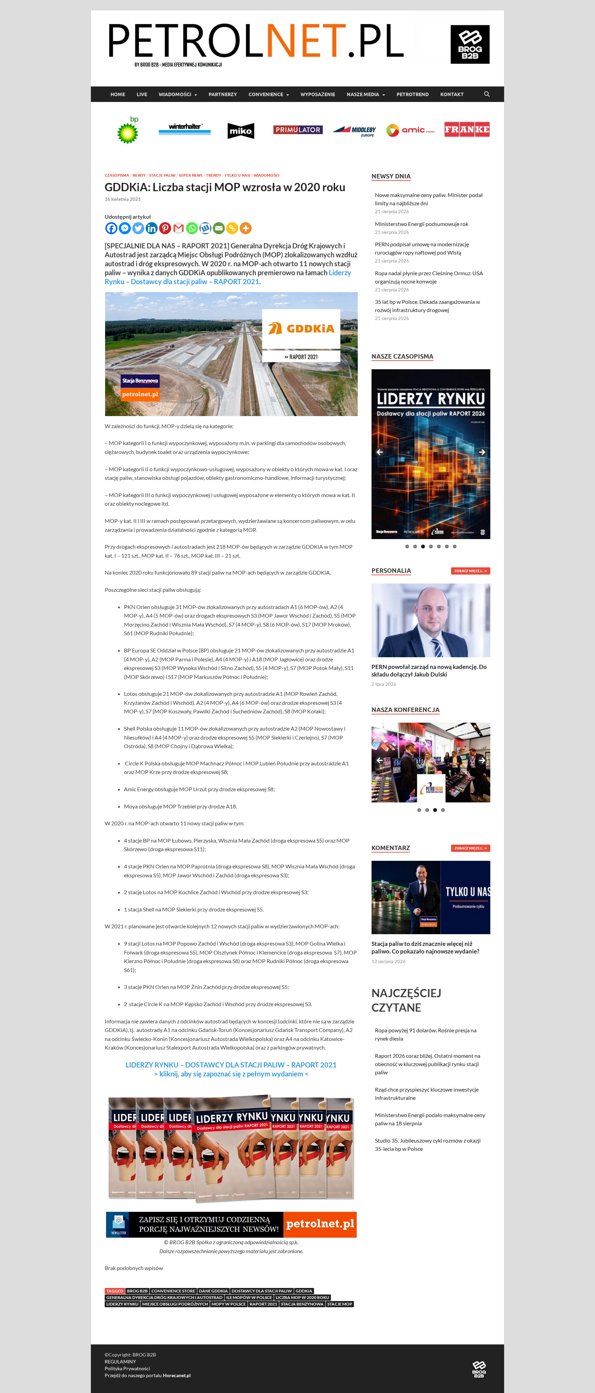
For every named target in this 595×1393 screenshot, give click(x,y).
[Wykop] (205, 228)
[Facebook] (111, 228)
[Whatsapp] (192, 228)
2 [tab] (415, 546)
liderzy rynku (122, 1304)
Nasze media (363, 94)
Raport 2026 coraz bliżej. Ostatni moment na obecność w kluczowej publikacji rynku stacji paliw (427, 1063)
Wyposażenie (318, 94)
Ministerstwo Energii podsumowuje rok (421, 223)
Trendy (213, 175)
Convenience (266, 94)
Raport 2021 (263, 1304)
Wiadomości (175, 94)
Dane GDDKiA (213, 1290)
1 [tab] (407, 546)
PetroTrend (413, 94)
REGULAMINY (120, 1361)
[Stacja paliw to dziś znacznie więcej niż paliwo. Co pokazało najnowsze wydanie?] (431, 897)
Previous (380, 452)
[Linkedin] (152, 228)
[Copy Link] (232, 228)
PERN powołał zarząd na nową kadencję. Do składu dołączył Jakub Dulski (429, 670)
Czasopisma (117, 175)
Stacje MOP (339, 1304)
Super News (190, 175)
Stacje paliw (162, 175)
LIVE (142, 94)
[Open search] (487, 94)
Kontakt (452, 94)
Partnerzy (223, 94)
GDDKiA (304, 1290)
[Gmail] (179, 228)
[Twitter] (138, 228)
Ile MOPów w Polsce (249, 1297)
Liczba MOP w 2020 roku (302, 1297)
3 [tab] (423, 546)
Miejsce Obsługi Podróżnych (175, 1304)
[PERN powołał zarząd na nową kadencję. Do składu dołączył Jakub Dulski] (431, 619)
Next (482, 452)
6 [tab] (447, 546)
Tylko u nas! (237, 175)
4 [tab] (431, 546)
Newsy (139, 175)
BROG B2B (137, 1290)
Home (118, 94)
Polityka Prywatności (127, 1368)
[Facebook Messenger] (125, 228)
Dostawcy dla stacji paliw (262, 1290)
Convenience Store (173, 1290)
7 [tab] (455, 546)
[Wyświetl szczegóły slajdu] (431, 454)
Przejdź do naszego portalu (148, 1375)
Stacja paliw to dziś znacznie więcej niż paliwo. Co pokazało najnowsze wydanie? (425, 947)
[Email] (219, 228)
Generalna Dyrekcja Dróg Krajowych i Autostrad (164, 1297)
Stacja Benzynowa (302, 1304)
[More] (246, 228)
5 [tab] (439, 546)
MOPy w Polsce (229, 1304)
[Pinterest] (165, 228)
